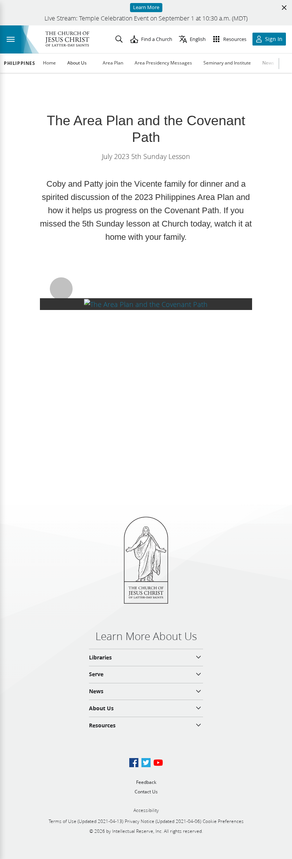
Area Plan (113, 63)
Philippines (19, 63)
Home (49, 63)
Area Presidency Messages (163, 63)
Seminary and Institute (227, 63)
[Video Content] (146, 304)
